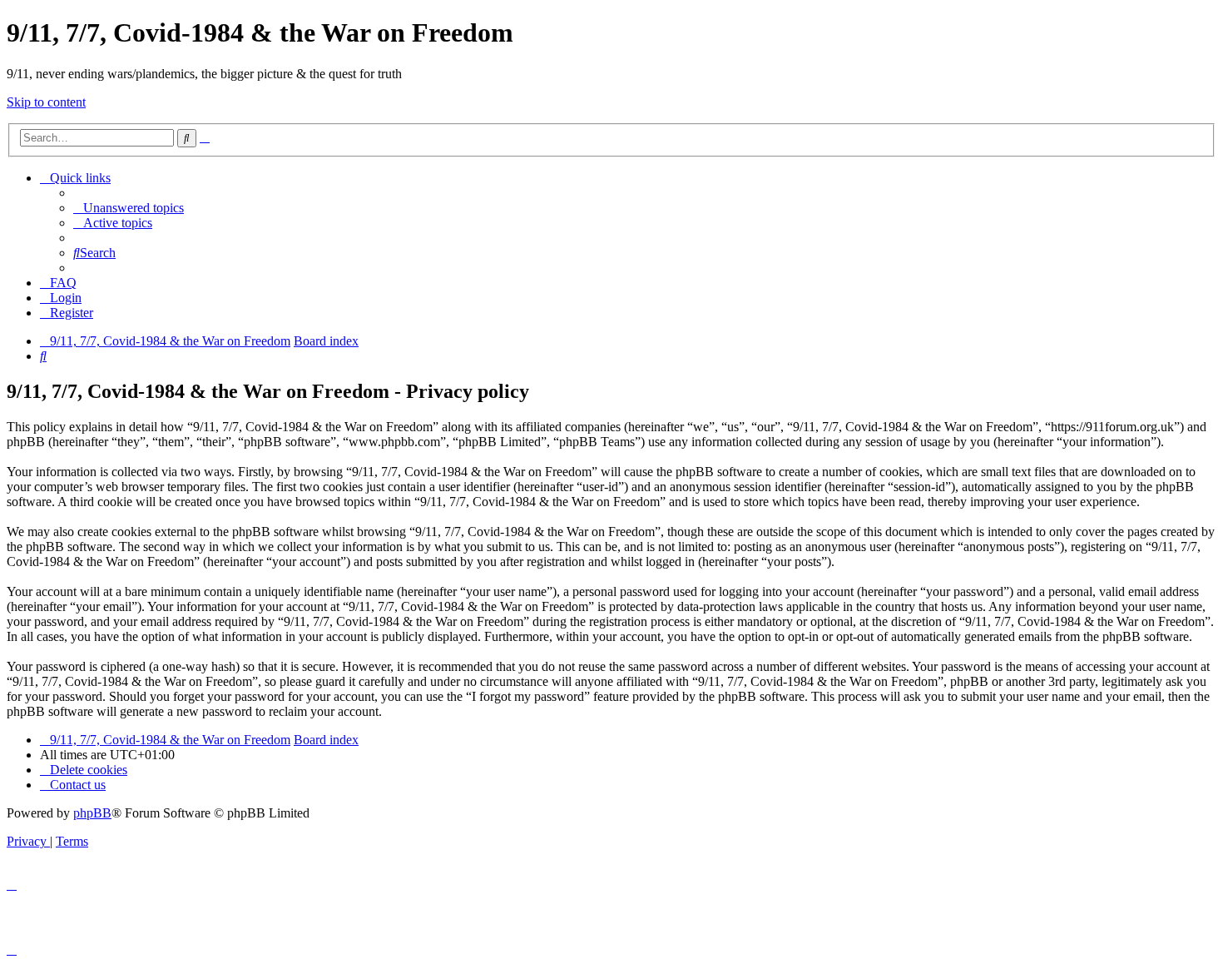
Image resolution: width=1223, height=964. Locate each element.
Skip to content (46, 102)
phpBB (92, 813)
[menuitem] (128, 208)
